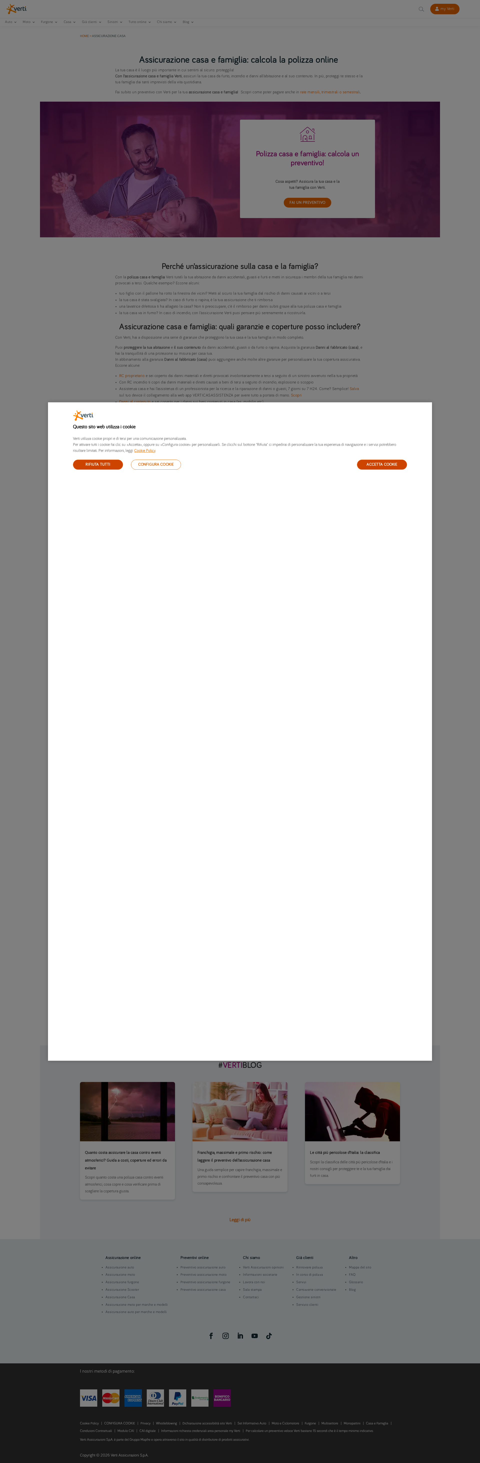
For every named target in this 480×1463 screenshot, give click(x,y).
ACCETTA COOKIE (381, 465)
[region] (240, 731)
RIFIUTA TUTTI (98, 465)
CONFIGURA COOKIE (156, 465)
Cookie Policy (144, 451)
